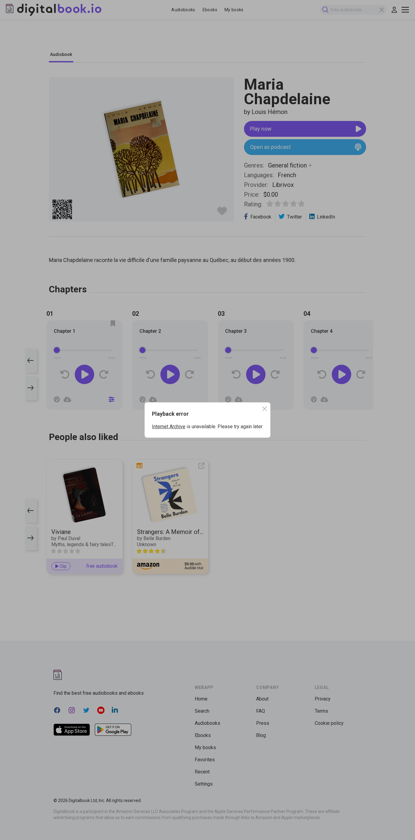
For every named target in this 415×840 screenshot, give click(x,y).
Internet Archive (168, 426)
